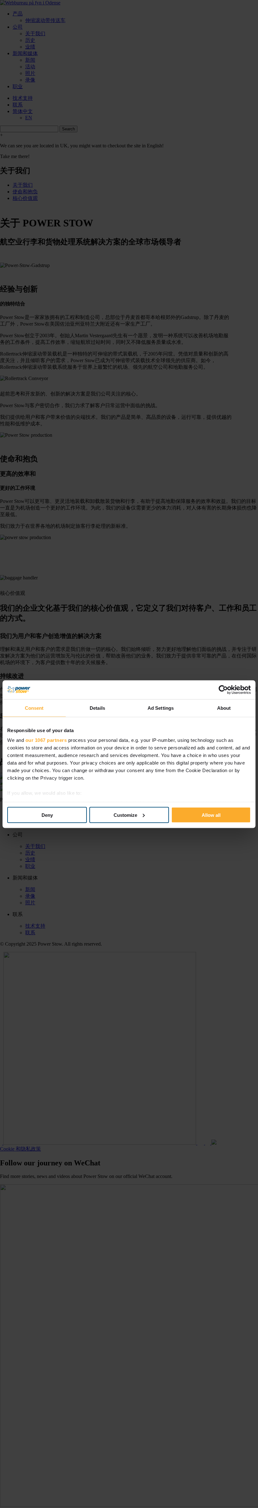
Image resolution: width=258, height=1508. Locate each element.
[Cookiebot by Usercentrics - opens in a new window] (223, 689)
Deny (47, 814)
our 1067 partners (46, 740)
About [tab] (224, 707)
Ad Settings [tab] (161, 707)
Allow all (211, 814)
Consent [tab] (34, 707)
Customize (125, 814)
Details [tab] (97, 707)
